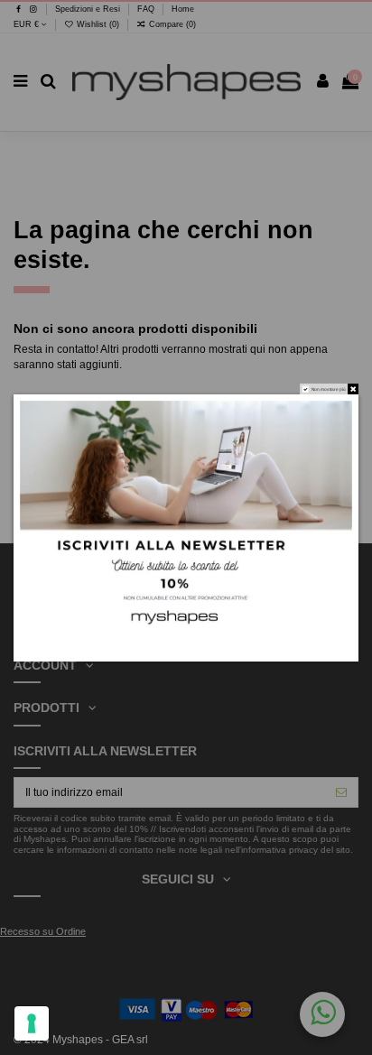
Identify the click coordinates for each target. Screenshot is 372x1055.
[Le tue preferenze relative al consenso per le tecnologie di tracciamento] (31, 1023)
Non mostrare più (329, 388)
